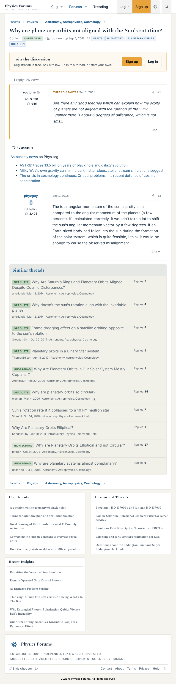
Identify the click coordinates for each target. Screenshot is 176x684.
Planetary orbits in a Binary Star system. (66, 351)
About (119, 668)
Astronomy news (24, 157)
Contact (106, 668)
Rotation (18, 44)
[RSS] (165, 668)
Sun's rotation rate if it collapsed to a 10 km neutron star (60, 410)
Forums (75, 7)
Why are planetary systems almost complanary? (75, 463)
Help (156, 668)
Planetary (115, 38)
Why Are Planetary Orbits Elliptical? (42, 427)
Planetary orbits (141, 38)
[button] (61, 6)
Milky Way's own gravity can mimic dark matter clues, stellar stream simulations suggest (91, 170)
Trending (100, 7)
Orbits (98, 38)
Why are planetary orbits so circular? (63, 392)
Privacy (144, 668)
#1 (159, 92)
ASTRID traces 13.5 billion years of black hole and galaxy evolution (74, 165)
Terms (131, 668)
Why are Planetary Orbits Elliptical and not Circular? (80, 445)
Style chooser (22, 668)
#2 (159, 195)
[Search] (166, 6)
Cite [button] (154, 130)
